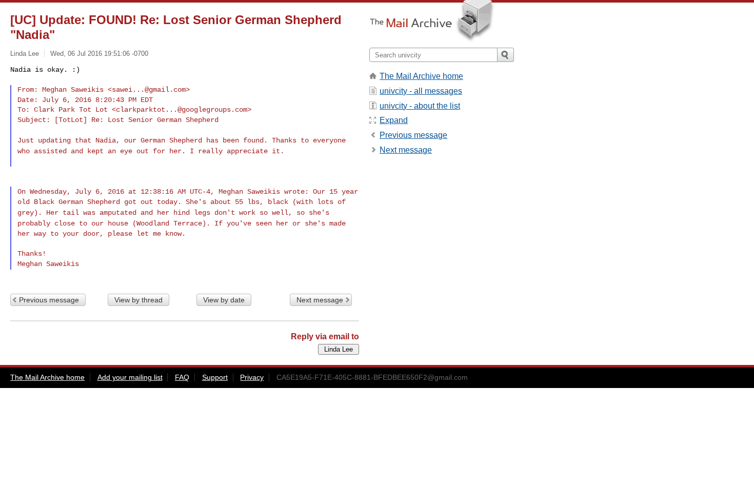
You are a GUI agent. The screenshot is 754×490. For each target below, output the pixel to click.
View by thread (138, 300)
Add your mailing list (130, 377)
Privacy (252, 377)
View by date (224, 300)
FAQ (182, 377)
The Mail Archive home (421, 76)
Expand (394, 120)
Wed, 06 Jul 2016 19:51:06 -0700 (99, 53)
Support (215, 377)
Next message (319, 300)
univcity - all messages (421, 91)
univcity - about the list (420, 105)
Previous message (49, 300)
